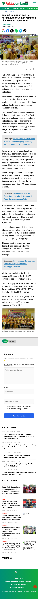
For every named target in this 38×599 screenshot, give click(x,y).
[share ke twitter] (12, 32)
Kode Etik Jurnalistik (18, 587)
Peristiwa (5, 8)
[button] (26, 69)
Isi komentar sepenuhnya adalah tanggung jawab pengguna (19, 365)
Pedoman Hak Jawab (18, 584)
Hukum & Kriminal (18, 8)
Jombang (12, 341)
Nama (6, 387)
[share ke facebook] (8, 32)
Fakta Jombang (7, 24)
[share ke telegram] (21, 32)
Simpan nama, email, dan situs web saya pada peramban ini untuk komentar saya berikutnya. (19, 408)
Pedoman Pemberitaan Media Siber (18, 581)
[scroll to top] (35, 587)
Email (5, 397)
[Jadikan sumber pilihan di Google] (4, 32)
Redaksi (18, 578)
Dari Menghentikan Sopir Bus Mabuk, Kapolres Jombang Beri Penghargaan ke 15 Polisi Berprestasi (11, 532)
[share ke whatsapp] (17, 32)
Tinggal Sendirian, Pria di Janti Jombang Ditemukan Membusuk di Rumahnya (11, 517)
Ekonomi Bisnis (10, 12)
